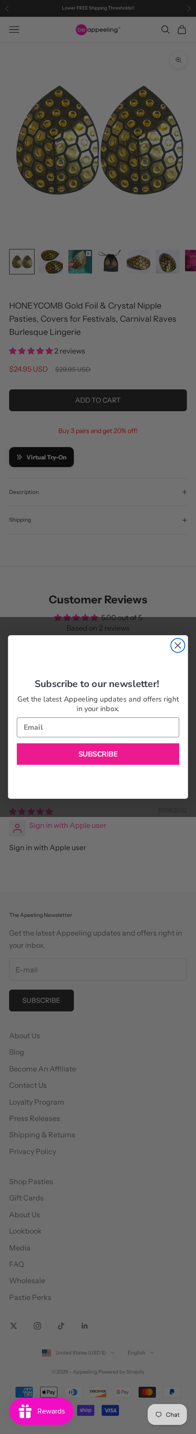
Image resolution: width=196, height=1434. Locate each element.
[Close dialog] (178, 645)
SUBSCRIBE (98, 754)
